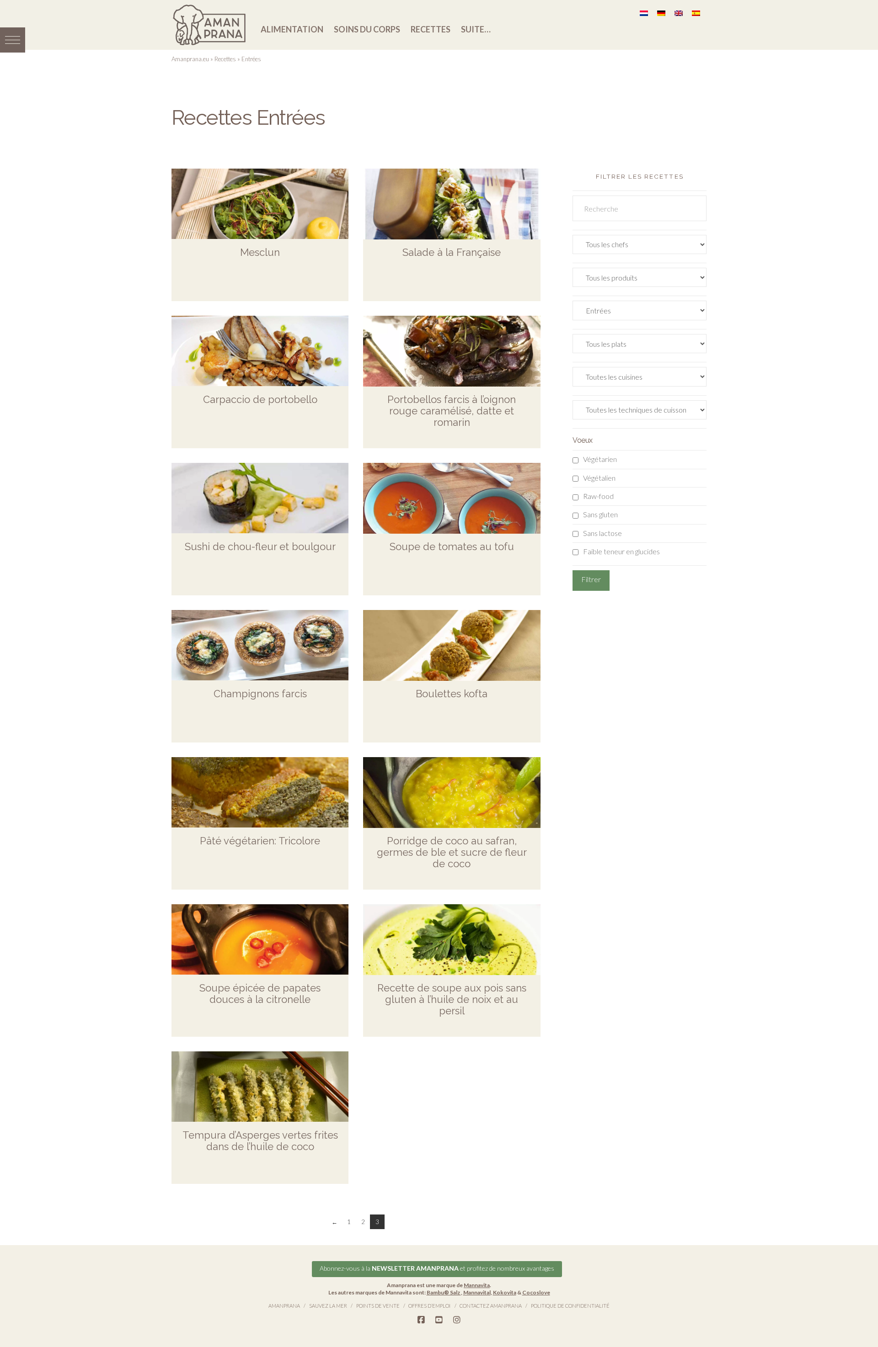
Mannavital (477, 1292)
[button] (12, 40)
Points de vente (378, 1306)
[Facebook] (421, 1320)
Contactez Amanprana (491, 1306)
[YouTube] (439, 1320)
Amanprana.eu (190, 59)
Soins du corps (367, 29)
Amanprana (284, 1306)
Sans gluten (600, 514)
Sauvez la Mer (328, 1306)
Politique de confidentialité (570, 1306)
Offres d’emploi (429, 1306)
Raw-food (598, 496)
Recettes (430, 29)
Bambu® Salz (444, 1292)
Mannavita (477, 1285)
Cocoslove (536, 1292)
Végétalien (599, 477)
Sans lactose (602, 533)
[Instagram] (456, 1320)
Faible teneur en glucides (621, 551)
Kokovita (504, 1292)
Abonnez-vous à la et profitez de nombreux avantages (437, 1268)
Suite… (476, 29)
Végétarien (600, 459)
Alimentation (292, 29)
